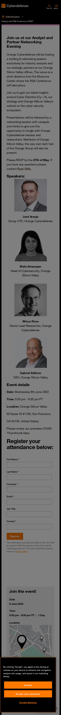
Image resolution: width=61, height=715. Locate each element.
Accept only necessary (28, 694)
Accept (28, 685)
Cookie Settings (28, 702)
